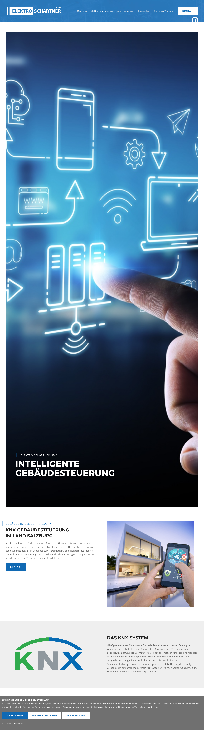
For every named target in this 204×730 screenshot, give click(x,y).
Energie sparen (125, 10)
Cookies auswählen (76, 715)
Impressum (18, 723)
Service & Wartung (164, 10)
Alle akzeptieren (15, 715)
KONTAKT (188, 10)
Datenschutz (7, 723)
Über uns (82, 10)
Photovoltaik (143, 10)
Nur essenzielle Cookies (44, 715)
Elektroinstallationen (102, 10)
